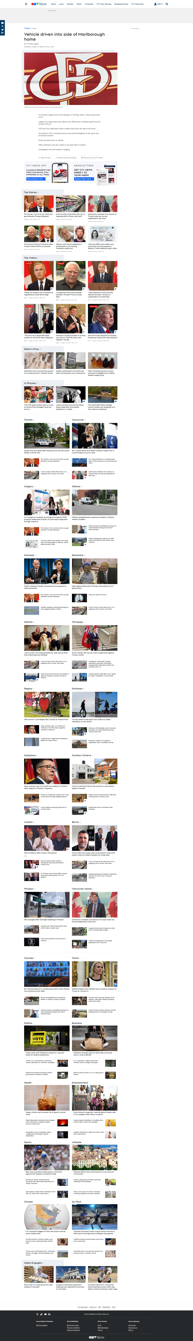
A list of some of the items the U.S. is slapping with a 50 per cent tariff (70, 215)
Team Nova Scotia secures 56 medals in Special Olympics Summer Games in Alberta (55, 675)
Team (113, 1307)
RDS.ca (130, 1330)
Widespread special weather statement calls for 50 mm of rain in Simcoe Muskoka (103, 876)
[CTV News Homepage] (39, 4)
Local (61, 4)
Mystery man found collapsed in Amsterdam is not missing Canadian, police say (69, 246)
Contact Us (92, 1307)
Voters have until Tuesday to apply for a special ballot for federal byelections (45, 1054)
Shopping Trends (121, 4)
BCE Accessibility (41, 1325)
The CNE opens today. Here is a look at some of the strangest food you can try (38, 407)
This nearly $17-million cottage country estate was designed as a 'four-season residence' (101, 407)
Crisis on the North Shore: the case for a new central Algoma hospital (93, 787)
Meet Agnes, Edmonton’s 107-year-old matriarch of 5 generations (92, 587)
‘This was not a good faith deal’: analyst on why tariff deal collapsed (38, 337)
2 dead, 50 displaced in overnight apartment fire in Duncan (100, 941)
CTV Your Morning (104, 4)
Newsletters (106, 1307)
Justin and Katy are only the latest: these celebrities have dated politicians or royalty (70, 407)
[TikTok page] (41, 1314)
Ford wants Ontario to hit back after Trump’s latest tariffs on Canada (38, 245)
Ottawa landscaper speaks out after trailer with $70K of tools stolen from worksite (101, 540)
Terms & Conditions (73, 1328)
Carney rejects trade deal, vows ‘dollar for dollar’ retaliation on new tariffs (91, 721)
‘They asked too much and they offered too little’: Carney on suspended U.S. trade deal (100, 295)
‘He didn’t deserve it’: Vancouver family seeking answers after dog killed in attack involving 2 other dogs (102, 1287)
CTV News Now (137, 4)
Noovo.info (132, 1325)
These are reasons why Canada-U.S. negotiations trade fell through (38, 294)
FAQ (99, 1307)
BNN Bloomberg (103, 1328)
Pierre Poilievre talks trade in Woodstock (40, 853)
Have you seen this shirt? (97, 594)
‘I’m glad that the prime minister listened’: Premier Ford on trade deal (69, 295)
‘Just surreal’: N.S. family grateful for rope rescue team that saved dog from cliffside (46, 654)
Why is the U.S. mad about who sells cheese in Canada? (38, 1286)
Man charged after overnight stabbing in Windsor (44, 920)
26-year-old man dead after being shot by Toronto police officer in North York (46, 452)
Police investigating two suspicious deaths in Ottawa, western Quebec (93, 518)
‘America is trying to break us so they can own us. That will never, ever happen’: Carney (70, 338)
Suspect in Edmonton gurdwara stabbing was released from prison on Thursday (70, 1287)
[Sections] (26, 4)
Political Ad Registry (73, 1330)
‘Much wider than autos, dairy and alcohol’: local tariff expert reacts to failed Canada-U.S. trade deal (93, 854)
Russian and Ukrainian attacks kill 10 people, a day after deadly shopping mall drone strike (101, 999)
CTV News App (83, 1307)
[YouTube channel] (45, 1314)
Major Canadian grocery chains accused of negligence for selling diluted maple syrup (101, 373)
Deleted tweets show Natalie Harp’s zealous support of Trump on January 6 (94, 990)
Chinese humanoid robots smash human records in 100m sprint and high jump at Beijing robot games (94, 1233)
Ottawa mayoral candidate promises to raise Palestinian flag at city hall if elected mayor (102, 527)
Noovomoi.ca (132, 1328)
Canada (70, 4)
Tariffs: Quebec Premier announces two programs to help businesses (45, 587)
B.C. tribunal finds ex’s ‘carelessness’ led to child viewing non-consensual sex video (103, 461)
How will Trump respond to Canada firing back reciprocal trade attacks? (102, 337)
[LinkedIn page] (49, 1314)
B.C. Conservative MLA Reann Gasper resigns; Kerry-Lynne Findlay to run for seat (93, 452)
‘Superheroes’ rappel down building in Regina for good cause (54, 739)
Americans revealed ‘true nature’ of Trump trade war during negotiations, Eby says (102, 216)
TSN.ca (100, 1330)
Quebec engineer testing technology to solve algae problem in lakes (55, 608)
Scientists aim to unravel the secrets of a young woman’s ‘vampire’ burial (38, 372)
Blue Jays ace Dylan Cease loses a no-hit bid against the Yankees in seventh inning (44, 1173)
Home (53, 4)
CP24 (99, 1325)
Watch (79, 4)
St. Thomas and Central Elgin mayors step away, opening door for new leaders (54, 875)
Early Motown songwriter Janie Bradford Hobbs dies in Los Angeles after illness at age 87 (95, 1113)
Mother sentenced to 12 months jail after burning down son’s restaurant (70, 372)
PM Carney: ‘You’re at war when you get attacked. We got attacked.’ (38, 215)
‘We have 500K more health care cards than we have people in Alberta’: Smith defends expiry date (102, 246)
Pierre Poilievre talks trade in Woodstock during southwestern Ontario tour (52, 862)
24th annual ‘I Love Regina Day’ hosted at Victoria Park (46, 719)
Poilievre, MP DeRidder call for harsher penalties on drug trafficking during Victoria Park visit (102, 730)
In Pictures (89, 4)
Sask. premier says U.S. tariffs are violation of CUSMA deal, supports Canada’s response (53, 727)
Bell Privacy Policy (73, 1325)
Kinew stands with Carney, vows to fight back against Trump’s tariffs (93, 654)
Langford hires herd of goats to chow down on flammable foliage (102, 929)
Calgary (27, 28)
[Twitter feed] (37, 1314)
